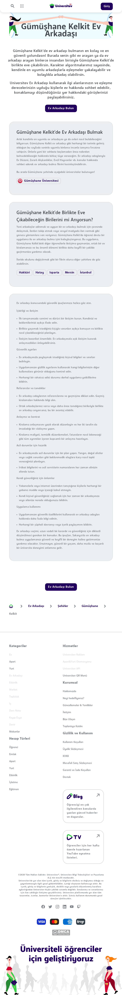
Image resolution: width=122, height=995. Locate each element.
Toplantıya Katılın (73, 726)
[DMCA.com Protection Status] (61, 932)
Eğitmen (14, 789)
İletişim (67, 712)
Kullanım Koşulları (73, 742)
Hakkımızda (69, 691)
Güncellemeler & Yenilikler (78, 705)
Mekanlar (14, 731)
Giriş (107, 6)
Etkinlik (13, 775)
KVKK (66, 756)
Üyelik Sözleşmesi (73, 749)
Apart (12, 661)
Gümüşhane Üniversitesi (41, 180)
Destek (67, 777)
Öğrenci (13, 747)
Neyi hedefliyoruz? (73, 698)
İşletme (13, 782)
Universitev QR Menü (75, 675)
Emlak (12, 754)
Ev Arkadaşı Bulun (61, 108)
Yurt (11, 668)
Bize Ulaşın (69, 719)
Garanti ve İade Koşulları (77, 770)
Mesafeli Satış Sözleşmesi (77, 763)
